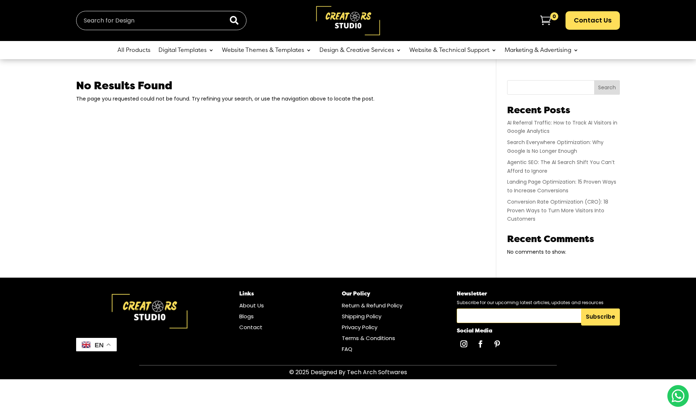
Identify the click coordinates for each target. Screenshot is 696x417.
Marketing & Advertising (538, 50)
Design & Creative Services (356, 50)
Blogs (246, 316)
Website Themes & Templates (263, 50)
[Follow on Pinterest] (497, 344)
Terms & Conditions (368, 338)
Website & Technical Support (449, 50)
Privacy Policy (359, 327)
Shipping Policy (361, 316)
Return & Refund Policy (372, 305)
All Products (133, 50)
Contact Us (593, 20)
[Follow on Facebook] (480, 344)
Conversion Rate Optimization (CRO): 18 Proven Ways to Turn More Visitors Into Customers (557, 210)
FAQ (347, 349)
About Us (251, 305)
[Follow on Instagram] (464, 344)
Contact (250, 327)
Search (607, 87)
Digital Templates (182, 50)
